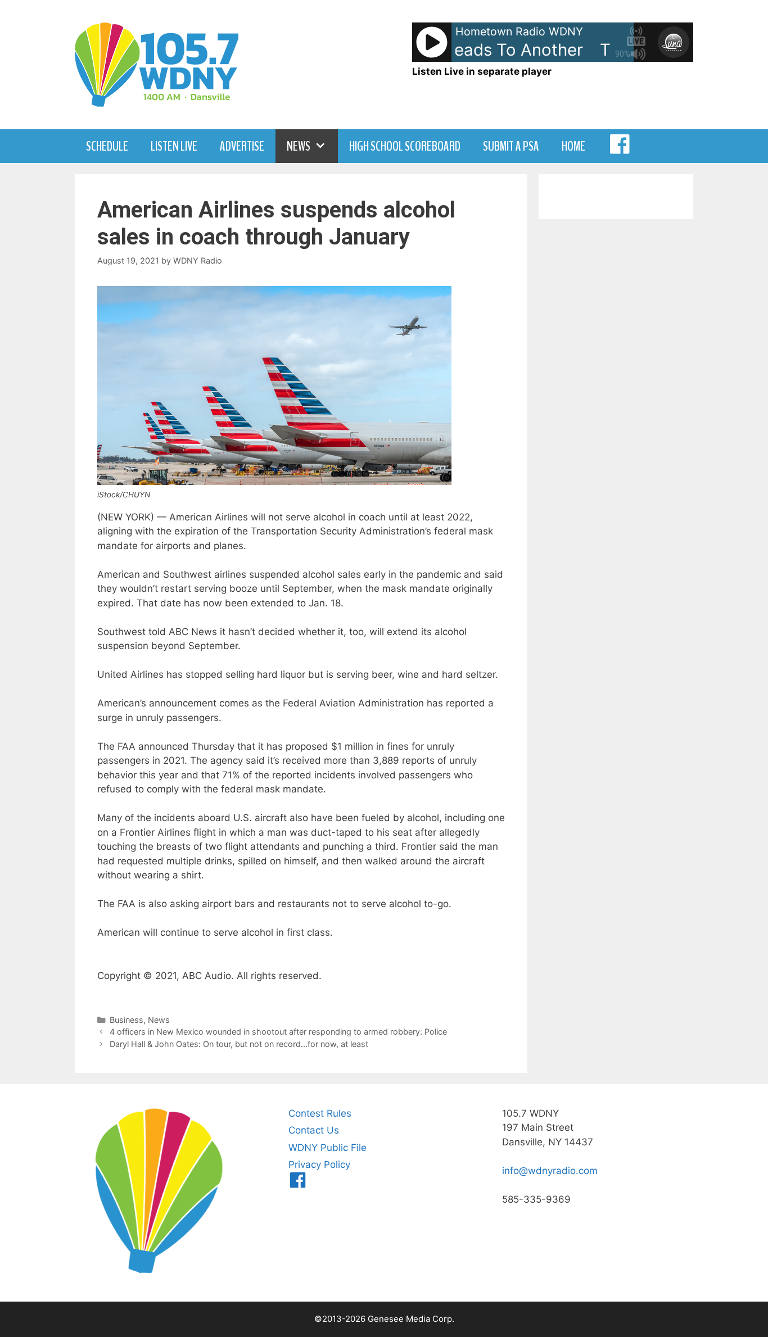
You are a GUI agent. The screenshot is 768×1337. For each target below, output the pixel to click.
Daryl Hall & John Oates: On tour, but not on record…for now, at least (239, 1044)
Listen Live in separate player (482, 71)
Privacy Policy (319, 1164)
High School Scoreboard (404, 146)
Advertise (242, 146)
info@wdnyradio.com (550, 1170)
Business (126, 1020)
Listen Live (174, 146)
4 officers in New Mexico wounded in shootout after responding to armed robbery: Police (278, 1031)
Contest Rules (319, 1113)
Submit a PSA (511, 146)
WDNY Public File (327, 1147)
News (298, 146)
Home (573, 146)
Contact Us (313, 1130)
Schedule (107, 146)
